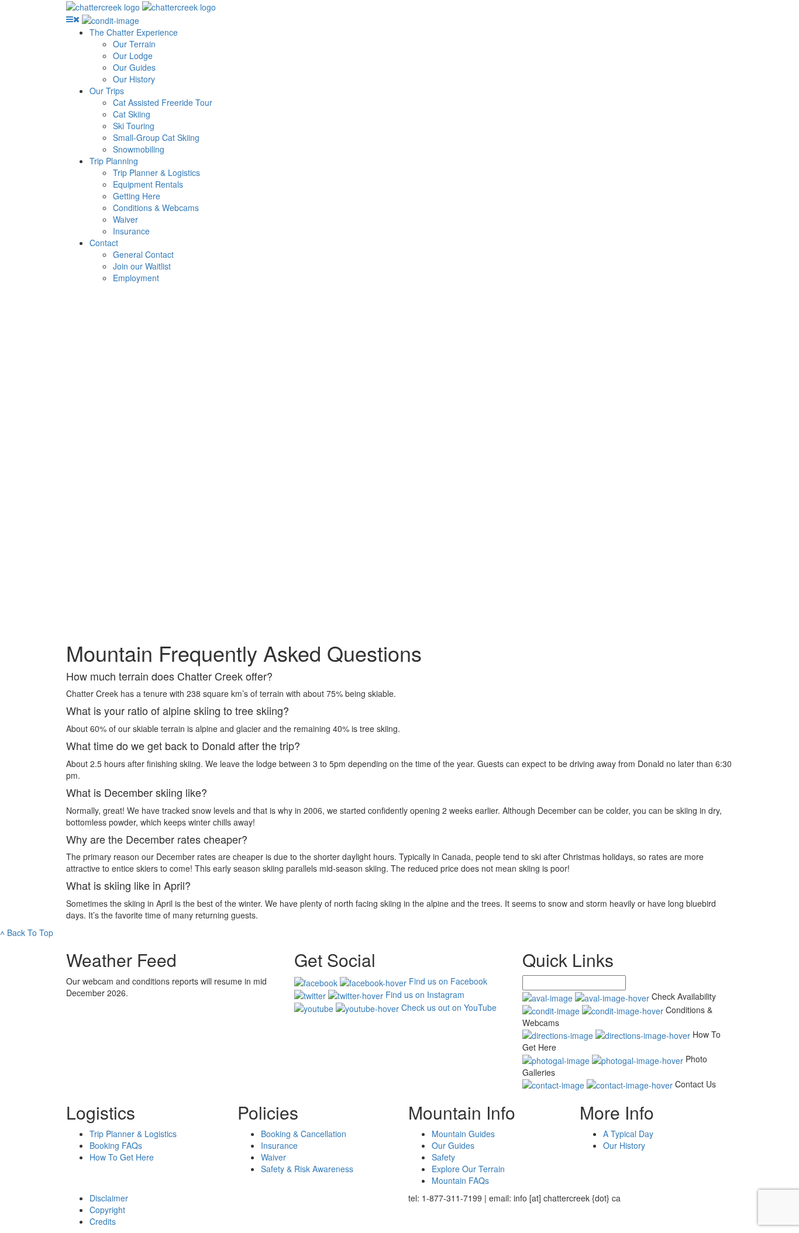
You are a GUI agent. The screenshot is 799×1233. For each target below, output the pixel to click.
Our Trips (106, 90)
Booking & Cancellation (303, 1133)
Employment (136, 278)
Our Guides (134, 67)
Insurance (131, 231)
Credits (102, 1221)
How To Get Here (121, 1157)
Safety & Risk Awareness (307, 1169)
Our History (134, 79)
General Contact (143, 254)
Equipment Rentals (148, 184)
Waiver (125, 219)
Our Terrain (134, 44)
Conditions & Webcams (156, 207)
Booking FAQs (115, 1145)
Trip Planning (113, 161)
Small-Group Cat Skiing (156, 137)
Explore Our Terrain (468, 1169)
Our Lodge (133, 55)
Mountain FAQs (460, 1180)
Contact (103, 242)
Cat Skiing (131, 114)
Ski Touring (133, 126)
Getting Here (136, 196)
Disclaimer (108, 1198)
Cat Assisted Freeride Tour (162, 102)
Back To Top (26, 932)
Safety (443, 1157)
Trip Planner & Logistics (156, 172)
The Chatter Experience (133, 32)
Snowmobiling (138, 149)
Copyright (107, 1209)
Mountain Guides (463, 1133)
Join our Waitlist (142, 266)
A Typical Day (628, 1133)
